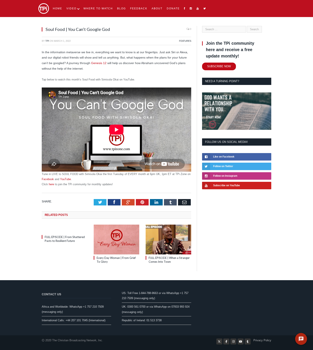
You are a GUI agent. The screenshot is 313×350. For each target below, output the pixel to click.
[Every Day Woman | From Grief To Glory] (116, 239)
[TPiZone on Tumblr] (248, 341)
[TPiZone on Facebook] (226, 341)
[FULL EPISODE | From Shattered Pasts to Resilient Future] (64, 229)
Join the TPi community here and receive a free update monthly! (230, 49)
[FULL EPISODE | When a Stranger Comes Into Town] (168, 239)
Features (185, 41)
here (51, 184)
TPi (47, 41)
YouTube (65, 179)
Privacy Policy (262, 340)
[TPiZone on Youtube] (241, 341)
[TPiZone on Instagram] (233, 341)
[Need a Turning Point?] (236, 129)
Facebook (48, 179)
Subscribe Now (219, 66)
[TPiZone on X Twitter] (219, 341)
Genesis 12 (98, 63)
